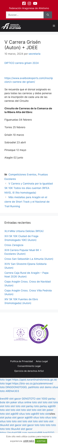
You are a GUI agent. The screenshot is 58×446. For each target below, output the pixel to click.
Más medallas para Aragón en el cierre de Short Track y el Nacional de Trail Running (27, 202)
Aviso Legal (42, 361)
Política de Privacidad (21, 361)
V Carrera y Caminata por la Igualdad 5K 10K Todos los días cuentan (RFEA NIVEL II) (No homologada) (28, 188)
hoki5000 (48, 432)
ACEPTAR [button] (41, 441)
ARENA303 (12, 391)
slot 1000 (41, 398)
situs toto (24, 413)
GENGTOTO (29, 398)
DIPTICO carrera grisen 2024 (21, 62)
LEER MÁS (28, 441)
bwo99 (4, 398)
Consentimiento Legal (29, 366)
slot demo (46, 387)
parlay (29, 406)
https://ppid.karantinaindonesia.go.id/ (34, 379)
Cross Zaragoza (13, 245)
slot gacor (15, 398)
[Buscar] (48, 15)
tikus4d (4, 425)
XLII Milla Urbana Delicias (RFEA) (24, 231)
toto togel (5, 379)
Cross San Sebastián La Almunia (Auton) (28, 258)
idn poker (11, 402)
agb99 (52, 406)
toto (2, 387)
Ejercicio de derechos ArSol (29, 371)
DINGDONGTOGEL (17, 387)
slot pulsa (5, 417)
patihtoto (33, 387)
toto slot (37, 402)
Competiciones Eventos (22, 174)
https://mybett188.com (13, 432)
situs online (24, 402)
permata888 (35, 432)
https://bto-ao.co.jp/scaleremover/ (32, 383)
